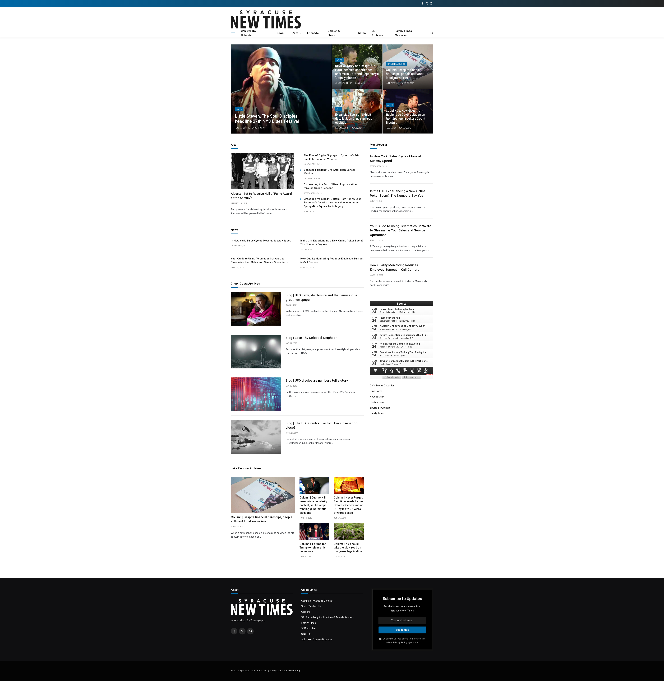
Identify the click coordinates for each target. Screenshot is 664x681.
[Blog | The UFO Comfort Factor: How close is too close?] (256, 437)
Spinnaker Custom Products (317, 639)
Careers (305, 611)
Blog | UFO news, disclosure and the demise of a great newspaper (321, 297)
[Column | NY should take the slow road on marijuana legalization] (349, 531)
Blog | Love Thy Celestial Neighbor (311, 338)
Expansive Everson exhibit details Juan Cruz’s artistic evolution (353, 118)
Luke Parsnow (393, 83)
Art (338, 109)
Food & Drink (377, 396)
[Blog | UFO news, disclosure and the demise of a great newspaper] (256, 309)
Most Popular (378, 144)
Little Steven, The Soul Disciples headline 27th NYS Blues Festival (267, 119)
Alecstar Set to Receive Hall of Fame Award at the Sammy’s (261, 196)
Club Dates (376, 391)
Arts (295, 32)
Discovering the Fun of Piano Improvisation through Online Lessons (330, 186)
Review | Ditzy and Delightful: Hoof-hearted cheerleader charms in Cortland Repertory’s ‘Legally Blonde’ (357, 72)
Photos (361, 32)
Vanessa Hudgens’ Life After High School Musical (329, 171)
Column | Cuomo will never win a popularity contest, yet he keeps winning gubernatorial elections (313, 505)
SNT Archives (377, 32)
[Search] (431, 33)
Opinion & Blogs (334, 32)
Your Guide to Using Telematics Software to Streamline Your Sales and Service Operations (259, 260)
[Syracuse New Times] (266, 19)
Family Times (377, 413)
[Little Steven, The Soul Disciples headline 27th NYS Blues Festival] (281, 89)
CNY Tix (306, 634)
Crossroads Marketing (288, 670)
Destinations (377, 402)
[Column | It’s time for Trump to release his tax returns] (314, 531)
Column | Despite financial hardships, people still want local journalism (405, 74)
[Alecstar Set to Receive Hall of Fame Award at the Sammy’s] (262, 171)
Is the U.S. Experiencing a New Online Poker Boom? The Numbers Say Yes (331, 242)
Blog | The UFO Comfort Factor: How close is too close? (321, 425)
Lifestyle (313, 32)
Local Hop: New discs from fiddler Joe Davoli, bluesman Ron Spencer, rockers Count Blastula (405, 116)
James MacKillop (343, 83)
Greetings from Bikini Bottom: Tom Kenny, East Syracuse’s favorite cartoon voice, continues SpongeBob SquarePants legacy (332, 202)
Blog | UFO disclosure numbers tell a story (317, 380)
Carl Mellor (341, 128)
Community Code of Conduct (317, 600)
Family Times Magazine (403, 32)
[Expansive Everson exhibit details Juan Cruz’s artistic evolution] (357, 111)
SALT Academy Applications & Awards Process (327, 617)
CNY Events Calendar (248, 32)
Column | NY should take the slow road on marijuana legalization (348, 547)
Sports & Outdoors (380, 407)
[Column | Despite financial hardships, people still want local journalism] (408, 66)
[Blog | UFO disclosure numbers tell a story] (256, 394)
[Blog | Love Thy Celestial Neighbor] (256, 351)
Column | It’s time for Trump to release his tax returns (312, 547)
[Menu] (233, 33)
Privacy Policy (400, 642)
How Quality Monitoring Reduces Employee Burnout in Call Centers (331, 260)
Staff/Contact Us (311, 606)
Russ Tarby (240, 128)
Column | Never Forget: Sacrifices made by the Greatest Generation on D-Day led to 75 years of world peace (348, 505)
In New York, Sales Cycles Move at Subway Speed (261, 240)
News (280, 32)
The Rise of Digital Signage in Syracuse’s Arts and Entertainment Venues (331, 157)
